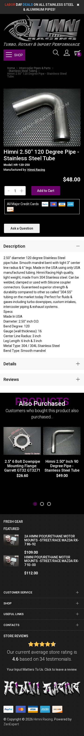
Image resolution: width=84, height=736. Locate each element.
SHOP (18, 55)
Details (10, 363)
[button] (35, 504)
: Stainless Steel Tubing (22, 71)
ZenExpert (11, 724)
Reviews (11, 379)
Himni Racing (36, 169)
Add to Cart (45, 191)
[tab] (42, 246)
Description (14, 246)
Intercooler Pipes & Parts (35, 68)
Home (11, 68)
